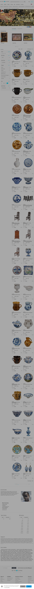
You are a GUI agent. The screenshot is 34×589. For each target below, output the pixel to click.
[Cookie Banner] (17, 586)
